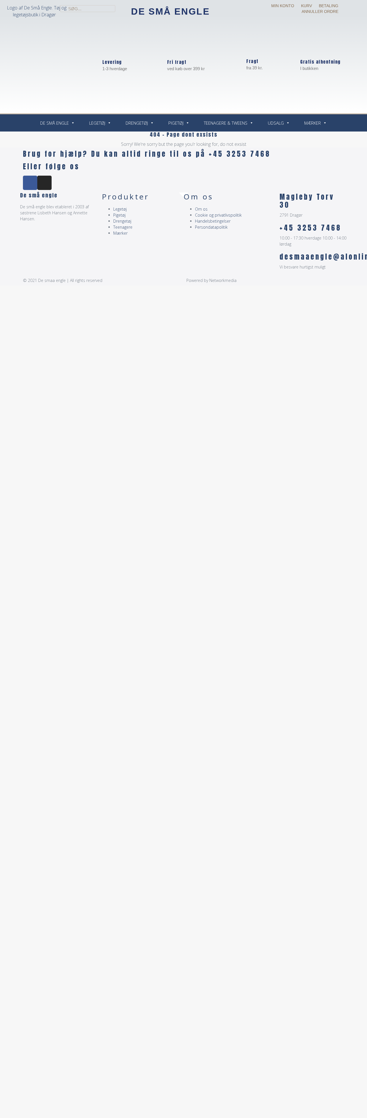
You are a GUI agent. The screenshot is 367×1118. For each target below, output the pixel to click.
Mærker (312, 123)
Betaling (328, 5)
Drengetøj (137, 123)
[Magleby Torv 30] (272, 200)
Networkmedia (223, 280)
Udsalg (276, 123)
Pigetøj (176, 123)
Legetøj (97, 123)
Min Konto (282, 5)
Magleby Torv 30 (307, 201)
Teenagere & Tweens (225, 123)
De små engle (170, 11)
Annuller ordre (320, 11)
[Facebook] (30, 183)
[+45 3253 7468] (272, 231)
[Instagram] (44, 183)
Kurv (306, 5)
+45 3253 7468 (310, 228)
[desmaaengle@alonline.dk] (272, 260)
